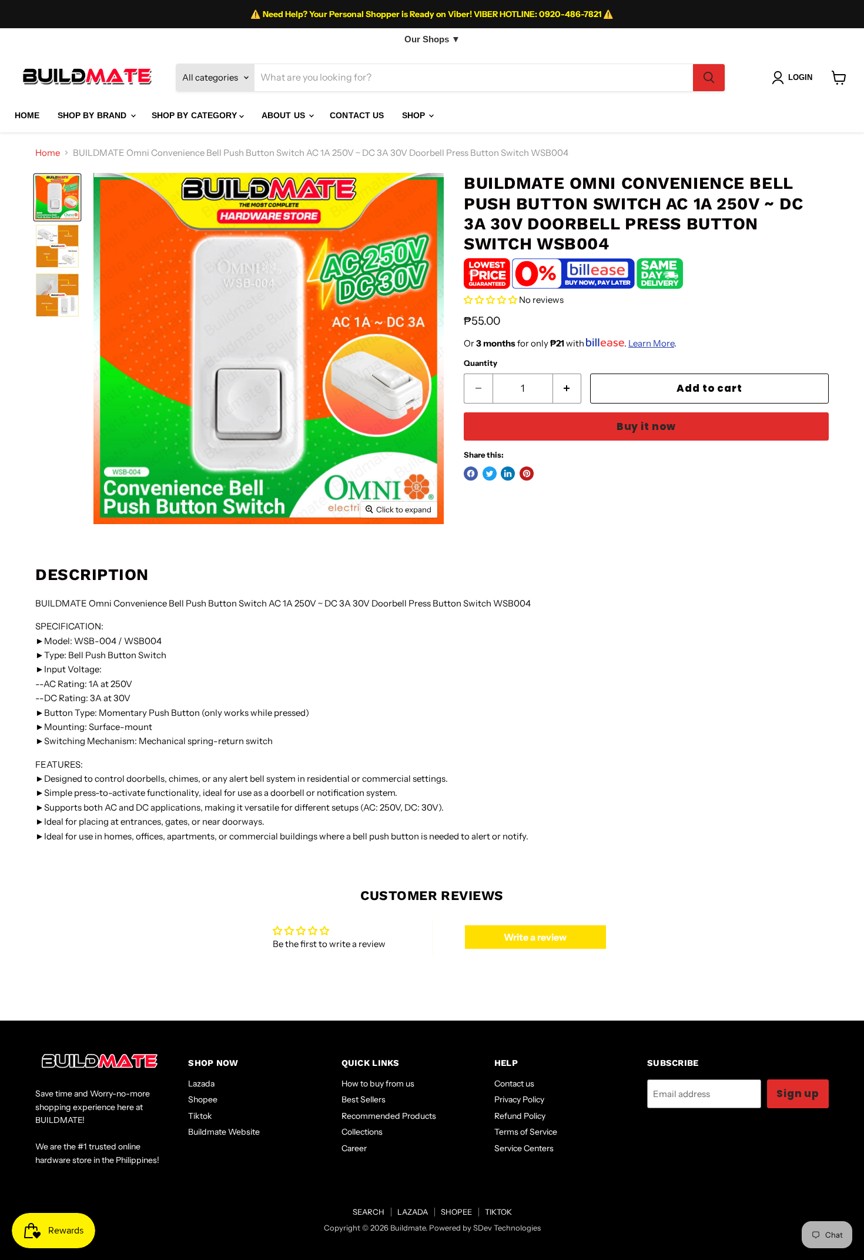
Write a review (535, 937)
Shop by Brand (93, 115)
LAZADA (412, 1211)
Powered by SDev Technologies (485, 1227)
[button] (490, 299)
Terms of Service (525, 1131)
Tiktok (200, 1116)
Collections (362, 1131)
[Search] (709, 77)
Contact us (514, 1083)
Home (47, 153)
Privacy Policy (519, 1099)
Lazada (201, 1083)
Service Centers (524, 1148)
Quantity (480, 363)
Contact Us (357, 115)
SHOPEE (456, 1211)
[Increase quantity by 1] (567, 389)
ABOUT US (284, 115)
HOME (27, 115)
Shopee (202, 1099)
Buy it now (646, 426)
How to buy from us (377, 1083)
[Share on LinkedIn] (508, 473)
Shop (415, 115)
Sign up (797, 1093)
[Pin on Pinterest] (527, 473)
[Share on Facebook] (471, 473)
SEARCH (368, 1211)
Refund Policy (519, 1116)
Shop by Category (195, 115)
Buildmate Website (224, 1131)
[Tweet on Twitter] (490, 473)
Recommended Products (388, 1116)
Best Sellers (363, 1099)
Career (354, 1148)
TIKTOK (498, 1211)
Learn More (651, 343)
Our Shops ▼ (432, 39)
